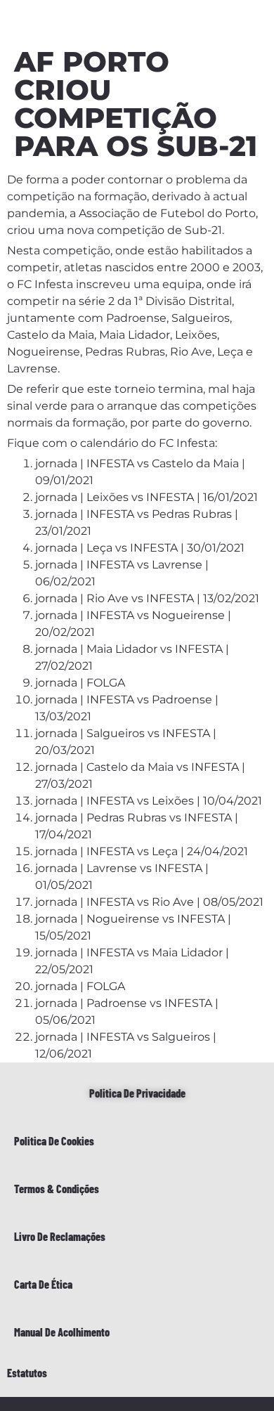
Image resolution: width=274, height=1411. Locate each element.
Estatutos (27, 1372)
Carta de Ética (43, 1284)
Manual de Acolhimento (62, 1332)
